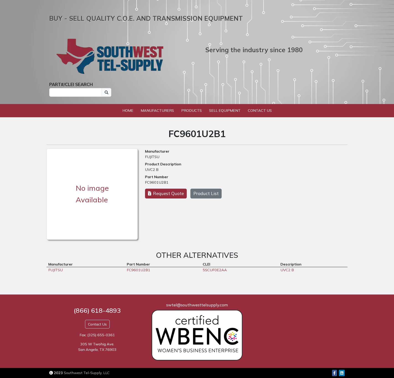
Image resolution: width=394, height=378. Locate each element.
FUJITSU (152, 156)
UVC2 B (151, 169)
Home (127, 110)
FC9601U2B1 (156, 182)
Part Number (156, 177)
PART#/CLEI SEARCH (71, 84)
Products (191, 110)
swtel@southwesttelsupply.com (197, 305)
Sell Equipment (225, 110)
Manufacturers (157, 110)
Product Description (163, 164)
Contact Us (260, 110)
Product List (206, 193)
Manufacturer (157, 151)
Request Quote (168, 193)
